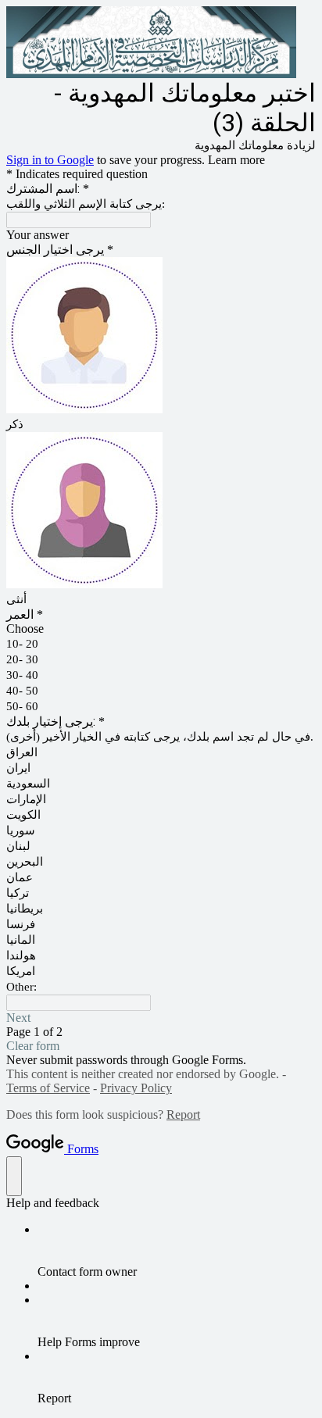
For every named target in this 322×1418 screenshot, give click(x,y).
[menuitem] (177, 1251)
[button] (161, 1018)
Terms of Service (48, 1088)
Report (183, 1114)
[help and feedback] (14, 1176)
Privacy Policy (136, 1088)
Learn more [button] (236, 159)
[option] (161, 629)
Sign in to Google (50, 159)
